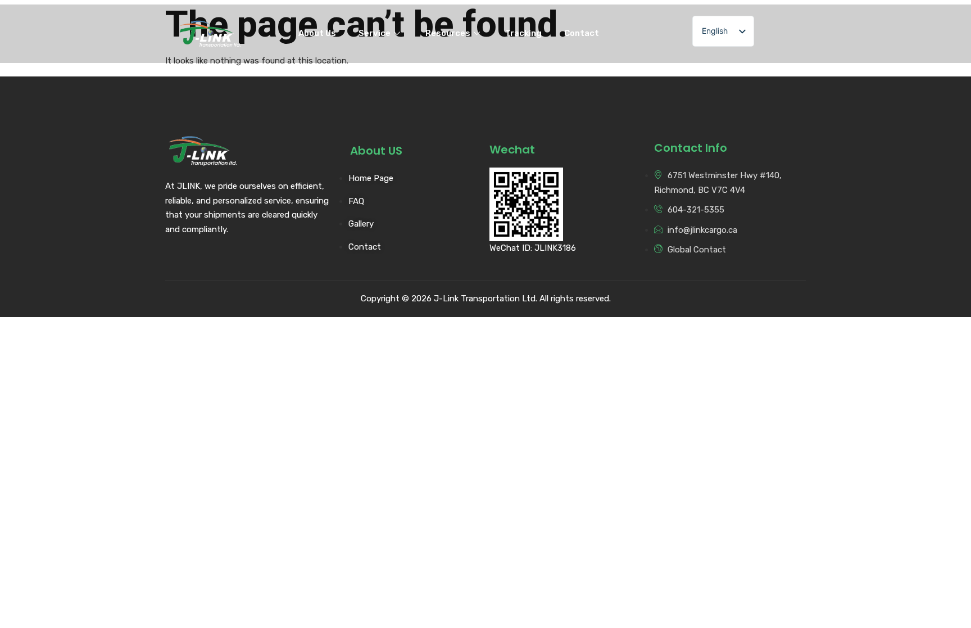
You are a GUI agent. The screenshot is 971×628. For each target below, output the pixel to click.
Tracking (523, 33)
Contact (581, 33)
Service (375, 33)
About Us (317, 33)
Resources (447, 33)
